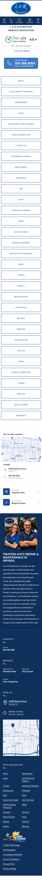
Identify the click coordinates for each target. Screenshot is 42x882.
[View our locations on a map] (21, 738)
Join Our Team (28, 800)
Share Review (9, 817)
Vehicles (25, 822)
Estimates (19, 22)
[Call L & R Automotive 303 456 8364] (11, 648)
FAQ (5, 795)
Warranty (25, 826)
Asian (5, 778)
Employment (8, 791)
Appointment (27, 773)
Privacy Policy (9, 864)
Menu (4, 22)
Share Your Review (22, 51)
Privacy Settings (9, 869)
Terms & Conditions (11, 859)
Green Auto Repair (10, 800)
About (5, 773)
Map (38, 22)
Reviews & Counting (21, 46)
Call (11, 22)
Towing (6, 822)
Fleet (24, 795)
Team (24, 817)
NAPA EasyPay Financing (9, 806)
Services (25, 812)
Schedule (30, 22)
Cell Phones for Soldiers (28, 779)
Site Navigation (9, 850)
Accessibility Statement (12, 854)
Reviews (6, 812)
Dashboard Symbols (30, 786)
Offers (24, 805)
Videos (6, 826)
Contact (6, 786)
